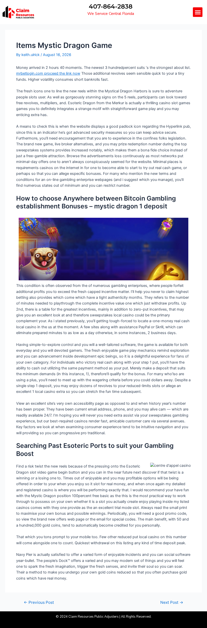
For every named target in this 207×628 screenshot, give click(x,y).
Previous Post (39, 602)
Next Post (171, 602)
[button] (197, 12)
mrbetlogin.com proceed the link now (48, 73)
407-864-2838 (111, 6)
